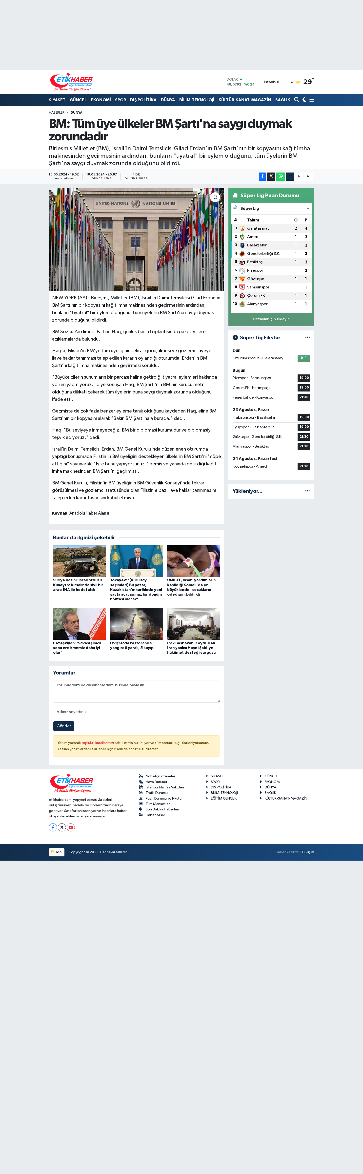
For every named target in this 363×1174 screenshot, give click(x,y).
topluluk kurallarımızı (98, 743)
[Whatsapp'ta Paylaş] (280, 177)
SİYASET (57, 100)
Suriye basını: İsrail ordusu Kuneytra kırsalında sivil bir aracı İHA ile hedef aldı (78, 584)
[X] (62, 827)
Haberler (56, 112)
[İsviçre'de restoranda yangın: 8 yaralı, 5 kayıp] (136, 624)
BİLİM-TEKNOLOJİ (196, 100)
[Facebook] (53, 827)
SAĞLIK (282, 100)
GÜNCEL (78, 100)
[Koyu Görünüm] (303, 100)
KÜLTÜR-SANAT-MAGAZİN (245, 100)
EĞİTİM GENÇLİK (224, 798)
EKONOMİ (101, 100)
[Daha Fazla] (290, 177)
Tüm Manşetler (158, 804)
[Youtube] (71, 827)
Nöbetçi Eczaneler (160, 776)
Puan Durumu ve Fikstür (164, 798)
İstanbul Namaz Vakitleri (165, 787)
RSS (59, 852)
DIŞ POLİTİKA (143, 100)
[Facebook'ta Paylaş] (262, 177)
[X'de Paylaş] (271, 177)
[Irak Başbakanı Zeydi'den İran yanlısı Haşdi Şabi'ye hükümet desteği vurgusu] (193, 624)
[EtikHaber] (71, 82)
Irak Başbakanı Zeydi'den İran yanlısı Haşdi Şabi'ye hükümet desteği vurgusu (191, 647)
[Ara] (297, 100)
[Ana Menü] (310, 100)
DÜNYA (168, 100)
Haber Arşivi (155, 815)
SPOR (120, 100)
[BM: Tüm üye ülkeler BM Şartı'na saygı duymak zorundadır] (136, 239)
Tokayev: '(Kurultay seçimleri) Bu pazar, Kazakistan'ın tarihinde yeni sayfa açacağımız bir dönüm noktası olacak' (136, 589)
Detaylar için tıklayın (271, 319)
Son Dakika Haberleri (162, 809)
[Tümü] (307, 491)
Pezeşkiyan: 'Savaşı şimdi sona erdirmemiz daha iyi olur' (77, 647)
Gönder (64, 726)
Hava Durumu (156, 782)
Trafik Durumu (157, 793)
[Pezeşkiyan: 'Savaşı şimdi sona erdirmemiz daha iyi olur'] (79, 624)
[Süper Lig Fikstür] (307, 338)
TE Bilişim (307, 852)
